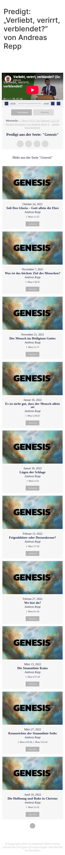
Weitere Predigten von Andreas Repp (26, 124)
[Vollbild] (58, 103)
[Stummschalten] (53, 103)
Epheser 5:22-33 (50, 120)
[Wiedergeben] (6, 103)
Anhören (44, 112)
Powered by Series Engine (32, 835)
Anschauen (22, 112)
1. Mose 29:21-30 (29, 120)
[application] (32, 90)
